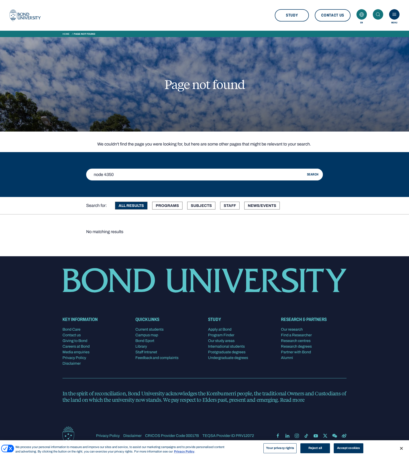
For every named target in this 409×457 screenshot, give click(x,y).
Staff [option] (230, 206)
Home (66, 34)
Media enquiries (75, 352)
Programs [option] (167, 206)
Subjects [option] (201, 206)
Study (292, 15)
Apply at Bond (219, 329)
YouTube (315, 435)
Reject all (315, 448)
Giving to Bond (74, 341)
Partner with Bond (296, 352)
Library (141, 346)
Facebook (278, 435)
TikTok (306, 435)
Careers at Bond (76, 346)
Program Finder (221, 335)
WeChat (334, 435)
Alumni (287, 358)
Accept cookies (348, 448)
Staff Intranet (146, 352)
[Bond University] (25, 15)
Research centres (296, 341)
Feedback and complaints (156, 358)
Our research (292, 329)
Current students (149, 329)
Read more (292, 399)
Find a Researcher (296, 335)
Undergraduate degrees (228, 358)
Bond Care (71, 329)
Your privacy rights (280, 448)
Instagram (296, 435)
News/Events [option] (262, 206)
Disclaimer (71, 363)
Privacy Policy (74, 358)
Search (378, 14)
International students (226, 346)
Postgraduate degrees (226, 352)
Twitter (325, 435)
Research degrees (296, 346)
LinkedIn (287, 435)
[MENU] (394, 14)
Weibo (344, 435)
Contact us (332, 15)
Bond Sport (144, 341)
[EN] (361, 14)
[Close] (401, 448)
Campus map (146, 335)
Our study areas (221, 341)
